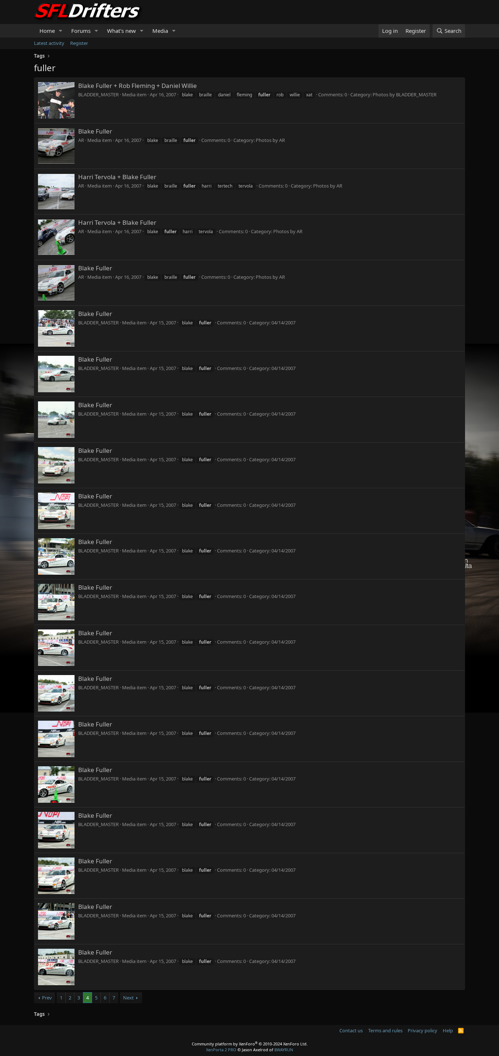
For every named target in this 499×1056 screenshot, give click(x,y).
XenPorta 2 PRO (221, 1049)
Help (448, 1030)
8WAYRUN (283, 1049)
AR (81, 140)
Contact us (351, 1030)
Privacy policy (422, 1030)
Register (79, 43)
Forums (81, 30)
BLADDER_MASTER (98, 94)
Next (128, 997)
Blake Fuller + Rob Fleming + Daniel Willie (137, 85)
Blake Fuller (95, 131)
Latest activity (49, 43)
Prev (47, 997)
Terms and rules (385, 1030)
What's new (121, 30)
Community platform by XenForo (250, 1044)
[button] (61, 31)
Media (160, 30)
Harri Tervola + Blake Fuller (117, 177)
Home (47, 30)
